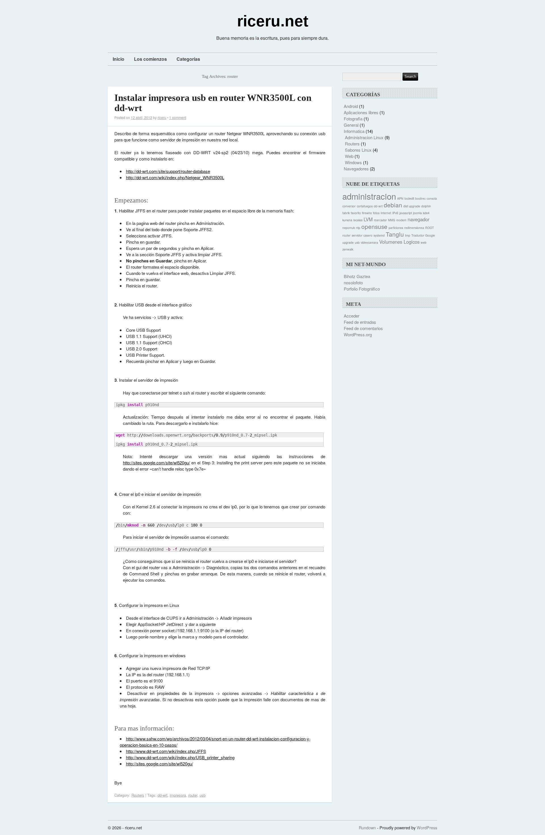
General (351, 125)
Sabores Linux (358, 150)
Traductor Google (423, 235)
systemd (379, 235)
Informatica (354, 131)
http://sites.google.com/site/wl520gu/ (156, 462)
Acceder (351, 316)
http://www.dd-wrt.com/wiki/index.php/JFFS (166, 751)
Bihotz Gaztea (357, 276)
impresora (178, 795)
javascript (405, 213)
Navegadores (356, 169)
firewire (367, 213)
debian (393, 205)
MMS (391, 220)
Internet (386, 213)
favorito (356, 213)
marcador (380, 220)
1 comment (177, 117)
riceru (162, 117)
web (423, 242)
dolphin (426, 206)
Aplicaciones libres (361, 112)
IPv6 (395, 213)
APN (400, 198)
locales (357, 220)
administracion (369, 196)
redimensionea (414, 228)
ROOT (429, 228)
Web (349, 156)
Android (351, 106)
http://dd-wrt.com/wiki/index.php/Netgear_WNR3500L (175, 177)
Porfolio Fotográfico (362, 289)
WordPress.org (358, 334)
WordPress (427, 827)
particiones (396, 228)
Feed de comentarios (363, 328)
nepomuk (348, 228)
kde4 (426, 213)
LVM (368, 219)
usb (203, 795)
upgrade (348, 242)
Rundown (367, 827)
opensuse (374, 226)
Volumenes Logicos (399, 241)
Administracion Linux (364, 137)
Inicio (118, 59)
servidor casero (362, 235)
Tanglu (395, 234)
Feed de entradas (360, 322)
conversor (349, 206)
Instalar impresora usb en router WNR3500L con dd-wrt (212, 103)
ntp (358, 228)
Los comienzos (150, 59)
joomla (417, 213)
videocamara (369, 242)
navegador (418, 219)
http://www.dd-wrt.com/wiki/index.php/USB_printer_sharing (180, 757)
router (192, 795)
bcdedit (409, 198)
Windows (353, 162)
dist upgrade (411, 206)
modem (401, 220)
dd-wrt (162, 795)
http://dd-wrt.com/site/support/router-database (168, 171)
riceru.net (272, 21)
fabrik (346, 213)
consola (432, 198)
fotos (376, 213)
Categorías (188, 59)
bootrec (420, 198)
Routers (137, 795)
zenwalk (347, 249)
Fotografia (353, 119)
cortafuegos (365, 206)
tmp (407, 235)
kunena (347, 220)
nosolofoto (353, 282)
